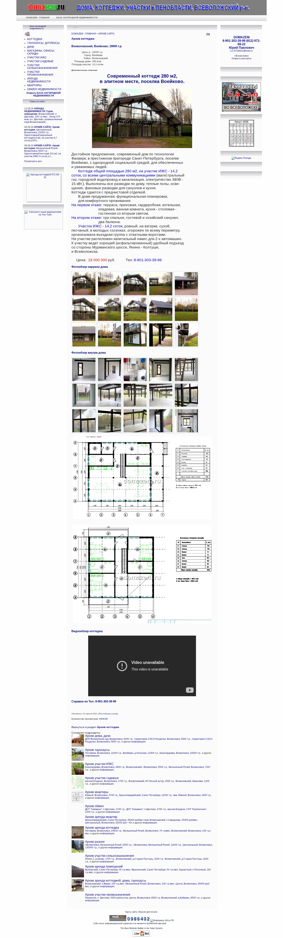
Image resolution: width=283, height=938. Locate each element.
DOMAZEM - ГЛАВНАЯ (83, 33)
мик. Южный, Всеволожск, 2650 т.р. (192, 795)
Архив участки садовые (102, 778)
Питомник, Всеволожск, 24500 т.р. (103, 830)
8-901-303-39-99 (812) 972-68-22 (241, 42)
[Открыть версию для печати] (208, 34)
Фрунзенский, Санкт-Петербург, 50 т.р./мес (154, 869)
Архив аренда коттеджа (102, 827)
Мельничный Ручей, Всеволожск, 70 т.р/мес (146, 830)
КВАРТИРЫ (34, 85)
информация (138, 741)
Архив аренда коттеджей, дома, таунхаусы (115, 880)
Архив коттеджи (82, 38)
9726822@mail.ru (243, 50)
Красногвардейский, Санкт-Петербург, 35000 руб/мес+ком (116, 820)
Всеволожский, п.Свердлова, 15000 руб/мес (173, 820)
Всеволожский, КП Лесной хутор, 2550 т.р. (151, 781)
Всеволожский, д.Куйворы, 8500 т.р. (180, 897)
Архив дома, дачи (97, 735)
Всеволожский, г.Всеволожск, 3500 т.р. (146, 767)
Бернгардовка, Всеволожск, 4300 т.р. (105, 767)
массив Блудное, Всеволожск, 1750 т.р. (106, 781)
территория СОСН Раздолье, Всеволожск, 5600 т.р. (162, 739)
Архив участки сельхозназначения (109, 855)
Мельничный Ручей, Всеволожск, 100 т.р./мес (149, 883)
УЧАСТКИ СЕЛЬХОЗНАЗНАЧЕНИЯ (42, 66)
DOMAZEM (242, 37)
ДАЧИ (30, 46)
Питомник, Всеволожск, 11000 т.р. (103, 753)
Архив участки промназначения (107, 894)
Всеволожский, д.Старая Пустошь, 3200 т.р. (140, 859)
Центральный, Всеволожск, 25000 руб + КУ (108, 822)
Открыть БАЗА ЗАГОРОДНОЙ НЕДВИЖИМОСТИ (43, 94)
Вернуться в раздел (95, 727)
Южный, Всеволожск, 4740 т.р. (101, 795)
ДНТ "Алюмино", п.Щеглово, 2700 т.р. (105, 809)
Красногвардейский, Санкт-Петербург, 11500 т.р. (145, 795)
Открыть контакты (241, 58)
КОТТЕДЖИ (34, 39)
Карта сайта (131, 912)
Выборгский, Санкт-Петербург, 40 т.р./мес (107, 869)
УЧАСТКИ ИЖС (37, 57)
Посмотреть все (33, 161)
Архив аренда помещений (104, 866)
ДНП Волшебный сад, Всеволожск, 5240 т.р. (109, 739)
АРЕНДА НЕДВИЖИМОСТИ (39, 80)
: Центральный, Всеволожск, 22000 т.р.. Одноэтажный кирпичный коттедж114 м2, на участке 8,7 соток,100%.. (41, 134)
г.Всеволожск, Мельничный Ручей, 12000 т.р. (157, 844)
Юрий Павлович (241, 47)
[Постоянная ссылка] (108, 714)
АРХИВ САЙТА (106, 33)
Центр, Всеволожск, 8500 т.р (144, 897)
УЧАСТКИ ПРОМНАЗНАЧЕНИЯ (40, 73)
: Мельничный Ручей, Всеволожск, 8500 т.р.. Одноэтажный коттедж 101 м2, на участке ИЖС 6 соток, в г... (42, 151)
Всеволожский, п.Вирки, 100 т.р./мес (104, 883)
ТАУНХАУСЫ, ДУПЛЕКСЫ (43, 43)
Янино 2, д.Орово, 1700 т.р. (100, 859)
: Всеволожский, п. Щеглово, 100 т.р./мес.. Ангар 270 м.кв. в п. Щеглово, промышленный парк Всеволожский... (43, 115)
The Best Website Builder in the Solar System (141, 928)
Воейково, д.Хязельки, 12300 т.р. (140, 753)
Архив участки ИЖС (99, 764)
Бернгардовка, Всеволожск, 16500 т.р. (180, 753)
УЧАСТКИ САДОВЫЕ (40, 61)
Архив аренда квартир (101, 816)
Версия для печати (148, 912)
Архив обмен (94, 806)
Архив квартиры (96, 792)
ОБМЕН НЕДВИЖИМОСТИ (44, 89)
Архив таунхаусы (97, 749)
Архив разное (95, 841)
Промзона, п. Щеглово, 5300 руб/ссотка (106, 897)
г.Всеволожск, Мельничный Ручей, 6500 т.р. (108, 844)
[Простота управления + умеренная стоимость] (141, 936)
